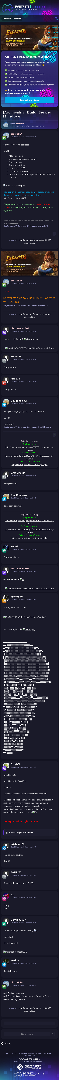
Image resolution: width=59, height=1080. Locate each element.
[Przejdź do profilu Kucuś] (6, 547)
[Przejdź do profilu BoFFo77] (6, 873)
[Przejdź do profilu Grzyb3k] (6, 765)
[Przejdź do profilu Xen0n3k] (6, 358)
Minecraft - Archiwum (35, 126)
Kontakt (48, 1053)
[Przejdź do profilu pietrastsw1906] (6, 329)
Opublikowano (23, 137)
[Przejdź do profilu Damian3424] (6, 921)
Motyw (10, 1053)
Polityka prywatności (30, 1053)
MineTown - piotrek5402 (14, 198)
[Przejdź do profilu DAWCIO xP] (6, 474)
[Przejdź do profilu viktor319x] (6, 598)
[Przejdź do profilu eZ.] (6, 896)
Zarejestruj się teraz (29, 100)
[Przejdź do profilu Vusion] (6, 961)
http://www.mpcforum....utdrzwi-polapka (29, 464)
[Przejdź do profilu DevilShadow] (6, 402)
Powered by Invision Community (29, 1061)
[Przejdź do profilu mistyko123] (6, 845)
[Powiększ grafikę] (14, 185)
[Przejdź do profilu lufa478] (6, 380)
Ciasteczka (29, 1056)
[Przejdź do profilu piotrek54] (5, 124)
